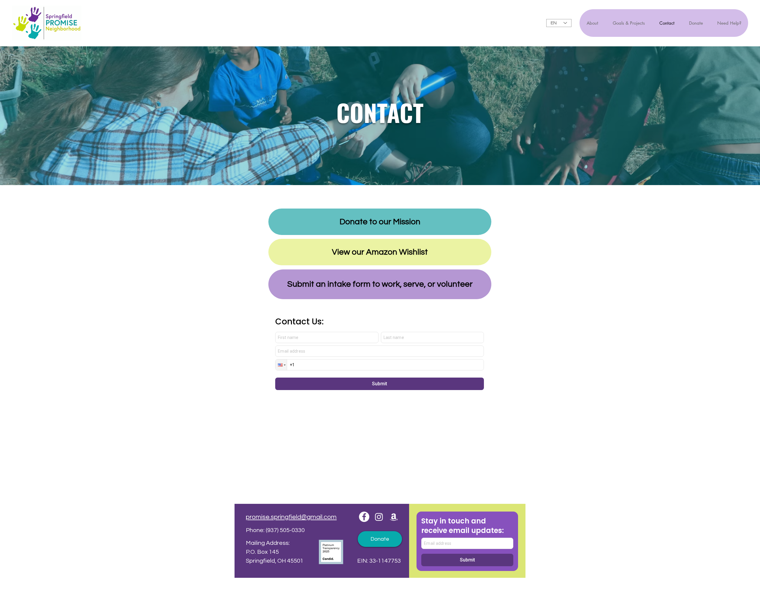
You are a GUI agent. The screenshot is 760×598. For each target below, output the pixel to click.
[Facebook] (364, 517)
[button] (729, 23)
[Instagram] (379, 517)
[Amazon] (394, 517)
